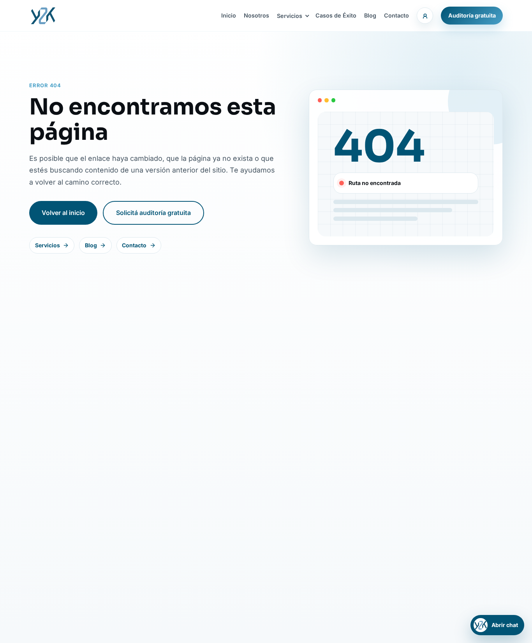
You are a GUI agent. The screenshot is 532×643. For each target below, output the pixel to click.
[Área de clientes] (425, 15)
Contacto (396, 15)
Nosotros (256, 15)
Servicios (289, 15)
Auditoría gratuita (472, 15)
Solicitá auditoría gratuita (153, 213)
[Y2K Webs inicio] (43, 15)
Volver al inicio (63, 213)
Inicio (228, 15)
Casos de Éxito (335, 15)
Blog (370, 15)
